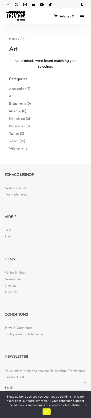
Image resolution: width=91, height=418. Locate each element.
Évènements (17, 103)
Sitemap (10, 285)
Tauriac (14, 133)
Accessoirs (16, 88)
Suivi (8, 236)
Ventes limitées (15, 272)
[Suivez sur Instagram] (25, 4)
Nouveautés (13, 279)
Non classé (17, 118)
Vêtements (16, 148)
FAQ (8, 230)
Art (11, 96)
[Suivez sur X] (16, 4)
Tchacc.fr (11, 292)
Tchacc (14, 140)
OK (47, 411)
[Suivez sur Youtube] (42, 4)
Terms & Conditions (18, 327)
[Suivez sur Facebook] (8, 4)
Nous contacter (15, 187)
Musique (15, 110)
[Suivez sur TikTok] (50, 4)
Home (13, 38)
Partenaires (17, 126)
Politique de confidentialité (24, 334)
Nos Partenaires (16, 194)
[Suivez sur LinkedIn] (33, 4)
